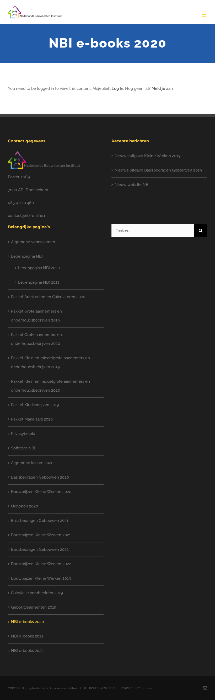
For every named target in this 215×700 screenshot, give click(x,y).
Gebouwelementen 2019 (33, 607)
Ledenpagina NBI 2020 (39, 268)
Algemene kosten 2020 (32, 462)
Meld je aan (162, 88)
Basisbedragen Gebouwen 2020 (40, 477)
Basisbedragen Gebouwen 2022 (40, 549)
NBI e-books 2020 (27, 621)
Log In (117, 88)
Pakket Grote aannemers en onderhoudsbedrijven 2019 (36, 316)
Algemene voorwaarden (33, 242)
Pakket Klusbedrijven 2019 (35, 404)
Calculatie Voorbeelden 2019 (37, 592)
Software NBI (23, 448)
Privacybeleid (23, 433)
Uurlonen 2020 (24, 506)
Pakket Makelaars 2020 (32, 419)
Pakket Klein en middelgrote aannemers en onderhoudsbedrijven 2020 (50, 386)
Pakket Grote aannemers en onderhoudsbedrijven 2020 (36, 339)
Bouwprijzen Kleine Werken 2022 (41, 564)
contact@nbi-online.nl (27, 215)
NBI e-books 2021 (27, 636)
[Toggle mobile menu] (204, 14)
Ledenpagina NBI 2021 (38, 282)
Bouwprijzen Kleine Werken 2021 (41, 535)
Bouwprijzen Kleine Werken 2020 (41, 491)
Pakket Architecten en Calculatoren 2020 (48, 296)
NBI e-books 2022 (27, 650)
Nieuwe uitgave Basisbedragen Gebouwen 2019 (158, 170)
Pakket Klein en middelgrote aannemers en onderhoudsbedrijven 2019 (50, 362)
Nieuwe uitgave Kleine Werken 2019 (148, 155)
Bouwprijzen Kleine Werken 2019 (41, 578)
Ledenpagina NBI (27, 256)
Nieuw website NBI (132, 184)
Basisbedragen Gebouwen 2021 (39, 520)
